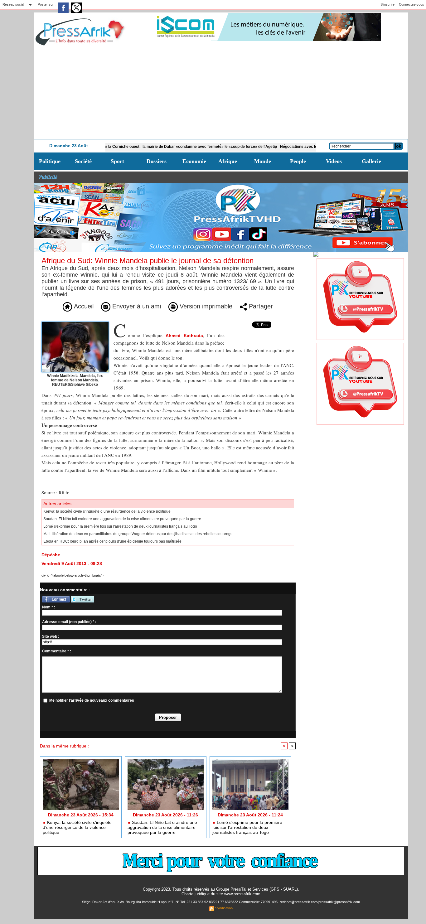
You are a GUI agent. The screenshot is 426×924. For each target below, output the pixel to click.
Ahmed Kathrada (184, 335)
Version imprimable (205, 306)
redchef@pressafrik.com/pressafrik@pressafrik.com (320, 902)
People (298, 161)
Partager (260, 306)
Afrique (227, 161)
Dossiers (157, 161)
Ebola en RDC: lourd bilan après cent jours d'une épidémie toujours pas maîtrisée (112, 541)
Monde (262, 161)
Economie (194, 161)
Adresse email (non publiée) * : (69, 622)
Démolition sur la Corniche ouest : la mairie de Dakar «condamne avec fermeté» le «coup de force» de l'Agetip (154, 146)
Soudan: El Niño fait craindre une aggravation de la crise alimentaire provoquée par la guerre (122, 519)
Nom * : (48, 607)
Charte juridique (196, 894)
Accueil (83, 306)
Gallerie (371, 161)
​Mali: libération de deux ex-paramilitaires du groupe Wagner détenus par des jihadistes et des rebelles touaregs (137, 534)
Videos (334, 161)
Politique (50, 161)
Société (83, 161)
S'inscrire (387, 4)
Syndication (224, 908)
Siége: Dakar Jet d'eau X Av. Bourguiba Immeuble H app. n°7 (128, 902)
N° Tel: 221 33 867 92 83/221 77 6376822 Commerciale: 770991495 (227, 902)
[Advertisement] (221, 92)
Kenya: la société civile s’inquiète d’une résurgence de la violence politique (107, 511)
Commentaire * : (56, 651)
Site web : (50, 636)
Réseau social (13, 4)
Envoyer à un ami (135, 306)
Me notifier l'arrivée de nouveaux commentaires (91, 700)
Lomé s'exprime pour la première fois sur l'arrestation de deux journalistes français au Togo (120, 526)
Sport (117, 161)
